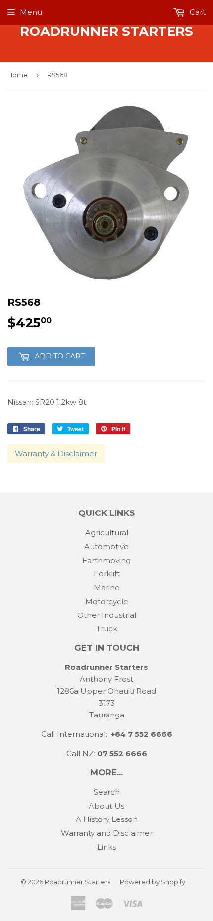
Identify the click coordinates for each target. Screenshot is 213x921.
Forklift (107, 573)
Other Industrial (106, 615)
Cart (197, 12)
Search (107, 792)
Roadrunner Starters (106, 31)
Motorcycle (106, 601)
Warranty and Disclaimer (107, 833)
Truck (106, 628)
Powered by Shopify (152, 882)
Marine (107, 587)
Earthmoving (106, 560)
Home (17, 75)
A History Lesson (107, 819)
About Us (106, 806)
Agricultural (106, 532)
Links (106, 847)
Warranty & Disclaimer (56, 453)
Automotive (106, 546)
